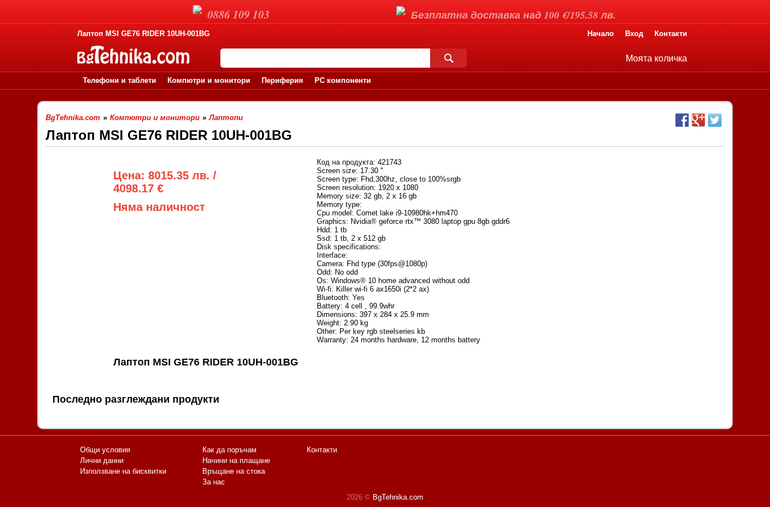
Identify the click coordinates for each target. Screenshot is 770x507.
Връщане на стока (233, 471)
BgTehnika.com (398, 497)
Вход (634, 33)
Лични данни (101, 460)
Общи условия (105, 450)
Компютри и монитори (208, 80)
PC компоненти (343, 80)
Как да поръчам (229, 450)
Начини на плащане (236, 460)
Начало (600, 33)
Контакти (670, 33)
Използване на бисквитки (123, 471)
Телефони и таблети (119, 80)
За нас (213, 482)
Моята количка (656, 58)
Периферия (282, 80)
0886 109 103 (238, 14)
